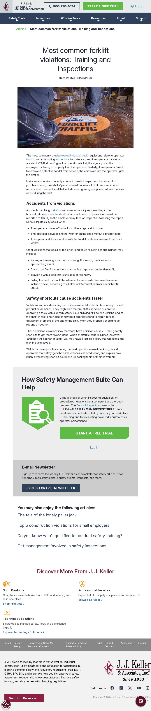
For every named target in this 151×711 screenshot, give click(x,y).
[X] (130, 688)
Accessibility (128, 643)
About (7, 643)
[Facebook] (112, 688)
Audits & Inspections (89, 405)
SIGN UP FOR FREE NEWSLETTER (51, 488)
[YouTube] (139, 688)
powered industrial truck (73, 155)
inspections (62, 159)
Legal (99, 643)
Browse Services (89, 599)
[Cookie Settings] (6, 704)
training (30, 159)
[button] (17, 18)
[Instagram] (148, 688)
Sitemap (142, 643)
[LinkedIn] (121, 688)
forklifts (55, 210)
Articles (21, 29)
